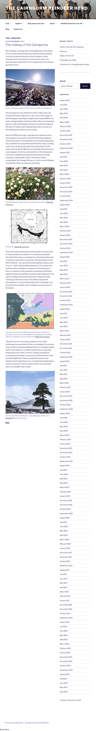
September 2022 (66, 305)
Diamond (63, 51)
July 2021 (63, 365)
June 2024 (64, 213)
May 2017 (63, 583)
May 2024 (64, 218)
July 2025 (63, 157)
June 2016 (64, 631)
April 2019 (64, 483)
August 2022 (65, 309)
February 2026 (65, 126)
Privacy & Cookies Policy (14, 723)
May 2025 (64, 165)
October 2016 (65, 613)
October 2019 (65, 457)
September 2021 (66, 357)
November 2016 (66, 609)
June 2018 (64, 526)
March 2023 (64, 279)
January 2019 (65, 496)
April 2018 (64, 535)
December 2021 (66, 344)
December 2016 (66, 605)
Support (18, 23)
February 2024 (65, 231)
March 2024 (64, 226)
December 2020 (66, 396)
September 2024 (66, 200)
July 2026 (63, 105)
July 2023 (63, 261)
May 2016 (63, 635)
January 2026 (65, 131)
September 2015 (66, 670)
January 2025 (65, 183)
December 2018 (66, 500)
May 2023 (64, 270)
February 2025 (65, 179)
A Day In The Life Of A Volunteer (72, 47)
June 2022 (64, 318)
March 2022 (64, 331)
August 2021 (64, 361)
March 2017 (64, 592)
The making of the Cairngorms (26, 45)
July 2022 (63, 313)
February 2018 (65, 544)
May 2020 (64, 426)
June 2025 (64, 161)
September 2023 (66, 252)
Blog (7, 29)
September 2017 (66, 566)
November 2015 (66, 661)
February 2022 (65, 335)
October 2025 (65, 144)
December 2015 (66, 657)
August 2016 (65, 622)
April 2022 (64, 326)
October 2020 (65, 405)
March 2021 (64, 383)
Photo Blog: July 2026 (68, 60)
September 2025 (66, 148)
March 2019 (64, 487)
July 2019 (63, 470)
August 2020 (65, 413)
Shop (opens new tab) (36, 23)
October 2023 (65, 248)
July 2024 (63, 209)
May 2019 (63, 479)
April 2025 (64, 170)
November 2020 (66, 400)
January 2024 (65, 235)
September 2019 (66, 461)
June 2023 (64, 265)
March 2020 (64, 435)
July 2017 (63, 574)
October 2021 (65, 352)
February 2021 (65, 387)
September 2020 (66, 409)
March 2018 (64, 539)
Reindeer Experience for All (71, 23)
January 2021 (65, 392)
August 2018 (65, 518)
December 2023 (66, 239)
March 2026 (64, 122)
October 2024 (65, 196)
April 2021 (63, 379)
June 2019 (64, 474)
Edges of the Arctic (67, 56)
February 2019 (65, 492)
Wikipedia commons (21, 247)
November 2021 (66, 348)
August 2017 (64, 570)
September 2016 (66, 618)
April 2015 (64, 692)
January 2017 (65, 600)
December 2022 (66, 292)
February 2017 (65, 596)
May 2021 (63, 374)
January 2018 (65, 548)
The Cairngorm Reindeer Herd (47, 8)
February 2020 (65, 439)
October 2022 (65, 300)
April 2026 (64, 118)
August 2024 (65, 205)
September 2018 (66, 513)
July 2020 (63, 418)
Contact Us (18, 29)
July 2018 (63, 522)
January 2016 (65, 653)
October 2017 (65, 561)
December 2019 (66, 448)
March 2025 (64, 174)
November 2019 (66, 452)
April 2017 (63, 587)
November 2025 (66, 139)
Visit (7, 23)
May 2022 (63, 322)
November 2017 (66, 557)
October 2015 (65, 666)
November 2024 (66, 192)
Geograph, (9, 418)
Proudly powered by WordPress (37, 723)
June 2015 (64, 683)
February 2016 (65, 648)
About (52, 23)
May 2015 (63, 687)
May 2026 (64, 113)
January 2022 (65, 339)
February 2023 (65, 283)
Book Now (4, 729)
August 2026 (65, 100)
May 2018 (63, 531)
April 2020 (64, 431)
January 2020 (65, 444)
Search (62, 81)
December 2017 (66, 553)
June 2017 (64, 579)
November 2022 (66, 296)
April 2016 (64, 640)
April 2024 (64, 222)
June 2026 (64, 109)
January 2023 (65, 287)
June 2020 (64, 422)
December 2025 (66, 135)
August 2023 (65, 257)
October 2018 (65, 509)
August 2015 (65, 674)
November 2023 (66, 244)
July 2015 (63, 679)
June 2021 (64, 370)
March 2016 (64, 644)
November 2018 (66, 505)
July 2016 (63, 626)
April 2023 (64, 274)
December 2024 (66, 187)
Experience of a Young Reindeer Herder (74, 64)
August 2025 (65, 152)
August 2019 (65, 466)
